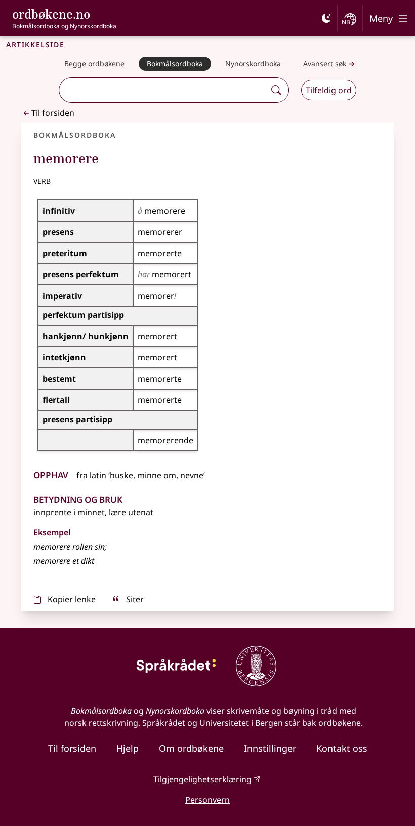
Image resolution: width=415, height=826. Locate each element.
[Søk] (276, 90)
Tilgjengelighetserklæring (202, 779)
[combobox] (163, 90)
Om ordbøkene (191, 748)
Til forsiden (52, 112)
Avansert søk (324, 63)
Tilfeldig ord (329, 90)
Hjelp (127, 748)
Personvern (207, 799)
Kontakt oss (341, 748)
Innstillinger (270, 748)
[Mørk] (326, 18)
